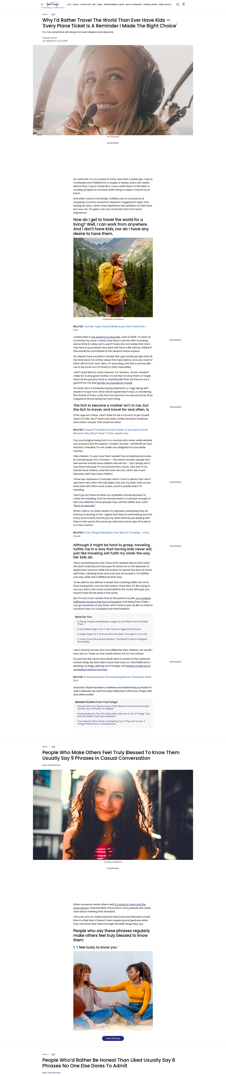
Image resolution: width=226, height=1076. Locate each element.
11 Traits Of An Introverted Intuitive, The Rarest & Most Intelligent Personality (112, 640)
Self (94, 4)
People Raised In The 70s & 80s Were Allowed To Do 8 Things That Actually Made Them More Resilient (113, 714)
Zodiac (76, 4)
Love (69, 4)
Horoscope (85, 4)
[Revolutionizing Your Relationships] (53, 4)
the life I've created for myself (114, 383)
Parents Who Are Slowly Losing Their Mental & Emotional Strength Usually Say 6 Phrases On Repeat (113, 707)
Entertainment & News (114, 4)
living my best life (84, 505)
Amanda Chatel (49, 38)
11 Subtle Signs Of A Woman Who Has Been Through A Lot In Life (112, 634)
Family (100, 4)
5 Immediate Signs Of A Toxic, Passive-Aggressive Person (109, 629)
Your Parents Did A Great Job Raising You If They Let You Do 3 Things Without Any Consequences (111, 722)
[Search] (177, 4)
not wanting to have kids (105, 337)
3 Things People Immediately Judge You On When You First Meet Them (112, 622)
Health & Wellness (133, 4)
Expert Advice (165, 4)
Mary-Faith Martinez (51, 765)
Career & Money (150, 4)
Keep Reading (113, 1038)
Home (44, 14)
